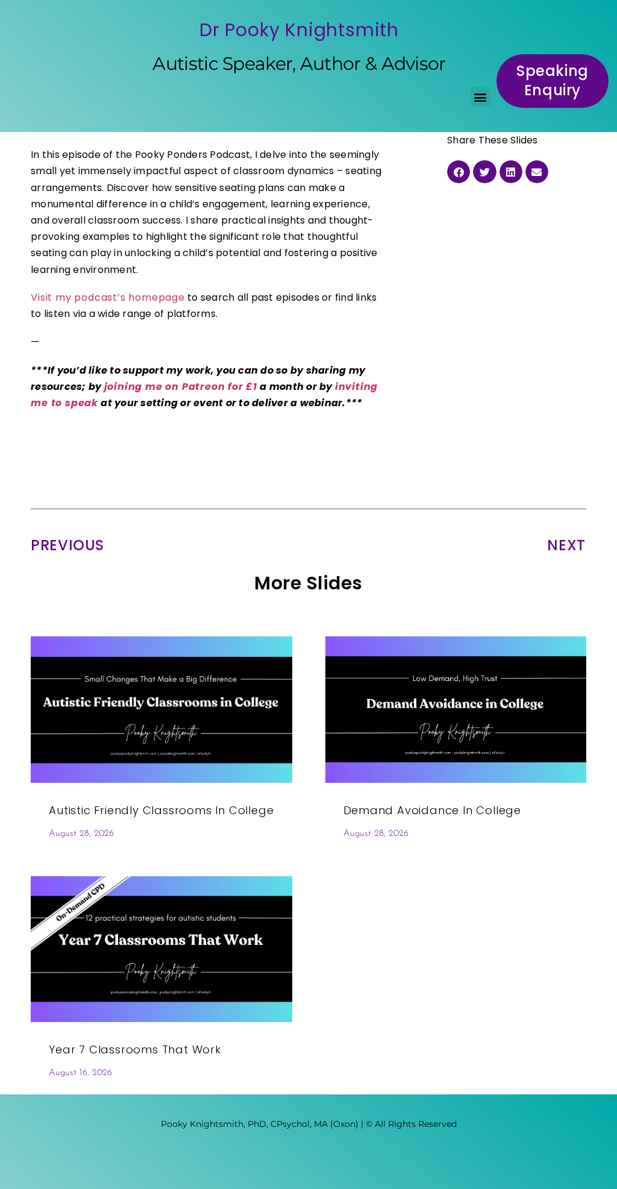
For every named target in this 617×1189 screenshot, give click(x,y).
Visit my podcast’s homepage (108, 297)
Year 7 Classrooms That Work (135, 1049)
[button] (480, 97)
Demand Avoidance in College (432, 810)
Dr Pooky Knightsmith (299, 30)
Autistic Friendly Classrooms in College (161, 810)
